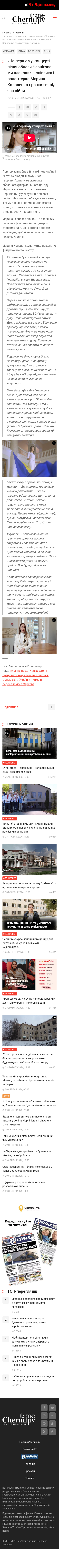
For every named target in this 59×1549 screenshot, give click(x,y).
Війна (47, 51)
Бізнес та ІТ (29, 1449)
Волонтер (34, 51)
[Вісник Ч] (29, 1456)
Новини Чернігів (29, 1442)
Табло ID (29, 1464)
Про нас (29, 1478)
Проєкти (29, 1471)
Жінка (21, 51)
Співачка (8, 51)
